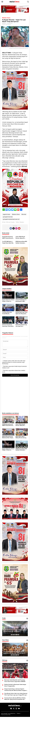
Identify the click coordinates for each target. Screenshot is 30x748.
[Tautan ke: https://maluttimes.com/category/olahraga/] (27, 660)
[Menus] (2, 1)
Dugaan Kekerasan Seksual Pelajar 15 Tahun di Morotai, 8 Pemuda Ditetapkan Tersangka (8, 300)
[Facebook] (11, 228)
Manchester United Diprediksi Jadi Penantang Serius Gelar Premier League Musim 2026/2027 (14, 680)
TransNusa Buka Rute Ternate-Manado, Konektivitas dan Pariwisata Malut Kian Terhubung (7, 313)
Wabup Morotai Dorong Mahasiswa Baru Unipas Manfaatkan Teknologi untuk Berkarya (7, 437)
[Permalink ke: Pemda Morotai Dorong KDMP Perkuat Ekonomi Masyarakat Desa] (8, 419)
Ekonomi (3, 24)
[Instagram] (16, 228)
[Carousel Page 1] (11, 634)
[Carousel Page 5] (18, 634)
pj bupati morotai (7, 217)
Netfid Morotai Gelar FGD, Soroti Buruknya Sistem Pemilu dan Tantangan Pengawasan (15, 630)
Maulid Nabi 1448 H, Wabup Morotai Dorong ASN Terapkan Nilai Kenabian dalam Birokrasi (21, 437)
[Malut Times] (15, 1)
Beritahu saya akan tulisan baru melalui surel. (13, 371)
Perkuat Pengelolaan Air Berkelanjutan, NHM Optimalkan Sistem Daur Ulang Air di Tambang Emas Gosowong (21, 300)
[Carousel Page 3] (15, 634)
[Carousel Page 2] (13, 634)
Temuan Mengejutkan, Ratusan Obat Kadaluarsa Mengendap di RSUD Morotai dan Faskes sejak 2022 (14, 652)
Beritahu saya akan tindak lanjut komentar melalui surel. (14, 367)
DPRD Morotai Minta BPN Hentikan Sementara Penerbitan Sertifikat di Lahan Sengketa (21, 242)
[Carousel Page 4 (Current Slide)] (16, 634)
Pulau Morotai (8, 24)
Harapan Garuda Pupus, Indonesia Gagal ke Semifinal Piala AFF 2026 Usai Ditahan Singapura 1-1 (16, 689)
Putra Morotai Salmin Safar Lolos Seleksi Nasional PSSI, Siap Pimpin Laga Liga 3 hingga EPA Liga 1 (15, 694)
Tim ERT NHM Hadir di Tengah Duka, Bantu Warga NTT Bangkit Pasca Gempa (8, 242)
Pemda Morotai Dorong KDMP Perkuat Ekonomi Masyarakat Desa (7, 237)
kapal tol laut (6, 214)
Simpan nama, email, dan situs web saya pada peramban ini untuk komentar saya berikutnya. (13, 362)
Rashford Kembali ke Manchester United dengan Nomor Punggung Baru (15, 685)
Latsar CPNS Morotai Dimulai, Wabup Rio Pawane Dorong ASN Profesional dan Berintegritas (20, 237)
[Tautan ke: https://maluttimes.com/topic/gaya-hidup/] (27, 640)
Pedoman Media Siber (5, 714)
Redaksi (18, 713)
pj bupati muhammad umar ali (11, 219)
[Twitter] (13, 228)
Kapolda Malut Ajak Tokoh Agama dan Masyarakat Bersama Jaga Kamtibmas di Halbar (21, 313)
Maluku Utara (6, 18)
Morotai (24, 214)
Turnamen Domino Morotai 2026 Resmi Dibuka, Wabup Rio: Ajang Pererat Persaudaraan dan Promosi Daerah (15, 698)
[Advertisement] (15, 395)
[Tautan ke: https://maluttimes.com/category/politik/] (27, 618)
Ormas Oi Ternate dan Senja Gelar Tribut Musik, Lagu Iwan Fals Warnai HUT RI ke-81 (8, 325)
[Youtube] (19, 228)
